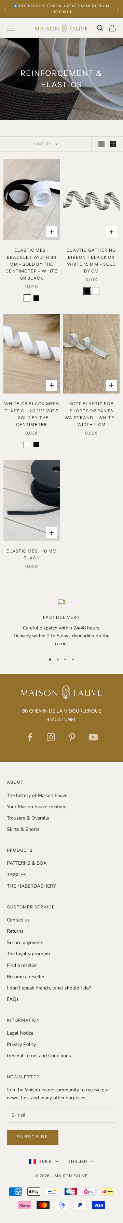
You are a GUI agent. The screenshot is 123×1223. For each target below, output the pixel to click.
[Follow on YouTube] (93, 737)
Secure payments (25, 942)
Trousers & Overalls (28, 818)
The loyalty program (28, 954)
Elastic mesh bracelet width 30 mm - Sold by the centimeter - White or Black (31, 264)
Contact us (18, 920)
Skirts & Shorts (23, 829)
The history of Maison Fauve (37, 795)
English (77, 1161)
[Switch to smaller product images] (113, 144)
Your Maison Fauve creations (37, 806)
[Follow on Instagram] (51, 737)
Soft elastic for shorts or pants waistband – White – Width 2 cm (92, 414)
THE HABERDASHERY (31, 886)
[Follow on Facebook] (30, 737)
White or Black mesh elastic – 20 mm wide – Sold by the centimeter (31, 414)
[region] (61, 623)
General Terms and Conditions (39, 1055)
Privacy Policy (21, 1044)
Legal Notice (20, 1033)
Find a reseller (22, 965)
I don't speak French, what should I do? (49, 988)
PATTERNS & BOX (26, 863)
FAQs (13, 999)
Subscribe (33, 1137)
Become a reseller (25, 976)
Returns (15, 931)
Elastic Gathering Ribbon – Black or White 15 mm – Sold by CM (91, 261)
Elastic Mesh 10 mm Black (31, 554)
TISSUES (16, 875)
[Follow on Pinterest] (72, 737)
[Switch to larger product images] (101, 144)
